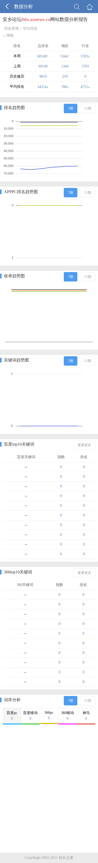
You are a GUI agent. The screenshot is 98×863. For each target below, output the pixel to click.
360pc (48, 715)
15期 (87, 108)
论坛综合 (30, 28)
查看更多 (84, 445)
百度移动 (30, 716)
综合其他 (11, 28)
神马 (86, 716)
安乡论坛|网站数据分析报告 (45, 19)
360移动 (67, 716)
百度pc (12, 716)
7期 (70, 108)
